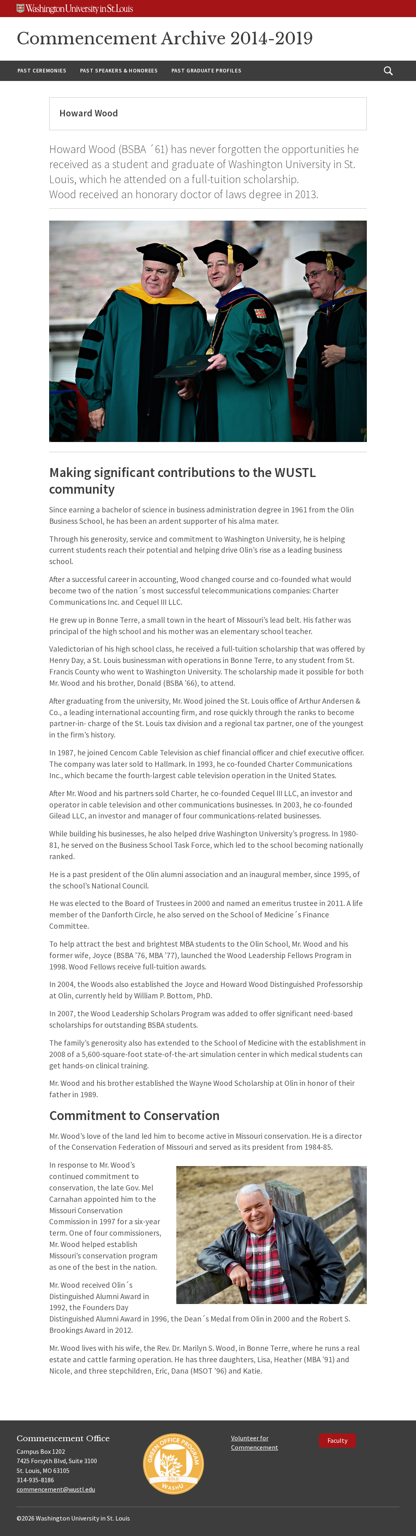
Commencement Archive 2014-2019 (165, 38)
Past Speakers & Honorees (119, 70)
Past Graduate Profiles (206, 70)
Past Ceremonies (42, 70)
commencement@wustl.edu (56, 1489)
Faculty (337, 1440)
